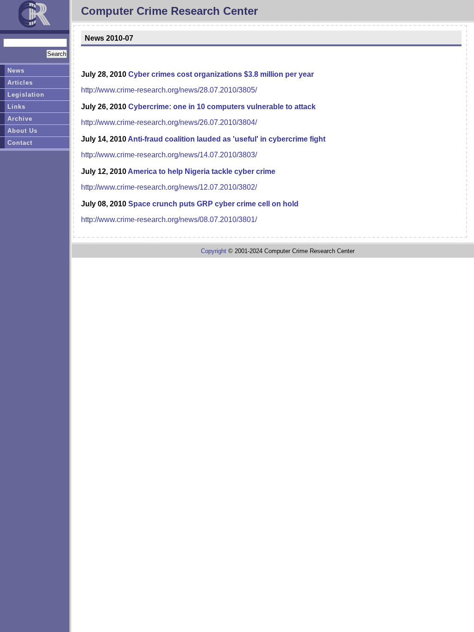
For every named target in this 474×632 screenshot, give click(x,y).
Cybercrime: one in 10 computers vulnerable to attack (222, 107)
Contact (19, 142)
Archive (19, 118)
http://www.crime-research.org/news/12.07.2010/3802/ (169, 187)
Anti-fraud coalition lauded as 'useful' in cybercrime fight (226, 139)
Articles (20, 82)
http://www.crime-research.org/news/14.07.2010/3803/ (169, 155)
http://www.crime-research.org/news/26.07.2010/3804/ (169, 122)
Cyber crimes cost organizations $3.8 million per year (221, 74)
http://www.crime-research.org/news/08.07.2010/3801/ (169, 219)
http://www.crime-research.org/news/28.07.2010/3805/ (169, 90)
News (16, 70)
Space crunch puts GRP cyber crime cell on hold (213, 204)
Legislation (25, 94)
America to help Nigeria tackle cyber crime (201, 171)
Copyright (213, 251)
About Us (22, 130)
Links (16, 106)
